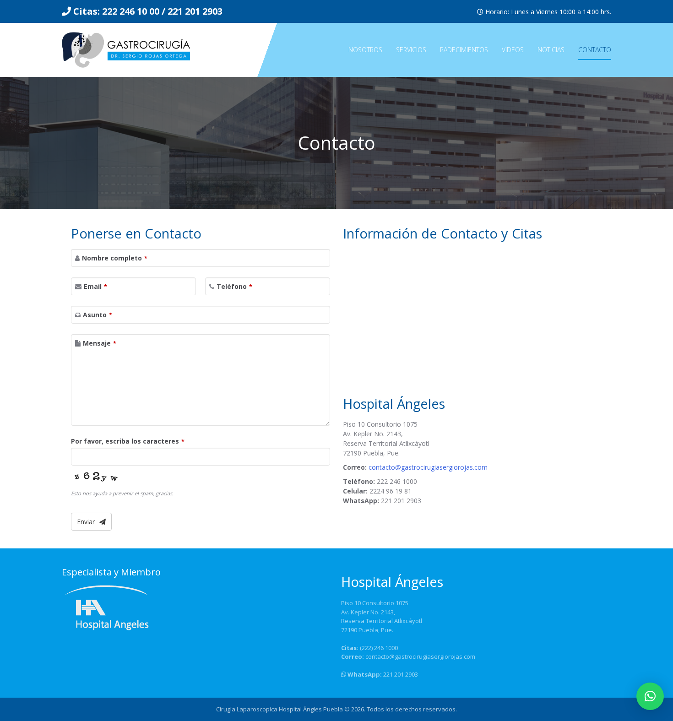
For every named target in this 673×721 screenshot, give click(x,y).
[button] (650, 696)
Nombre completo (114, 258)
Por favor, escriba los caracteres (128, 441)
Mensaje (99, 343)
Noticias (550, 49)
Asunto (97, 314)
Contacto (594, 49)
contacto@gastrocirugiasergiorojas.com (428, 467)
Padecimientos (464, 49)
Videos (513, 49)
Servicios (411, 49)
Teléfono (234, 286)
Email (95, 286)
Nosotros (365, 49)
